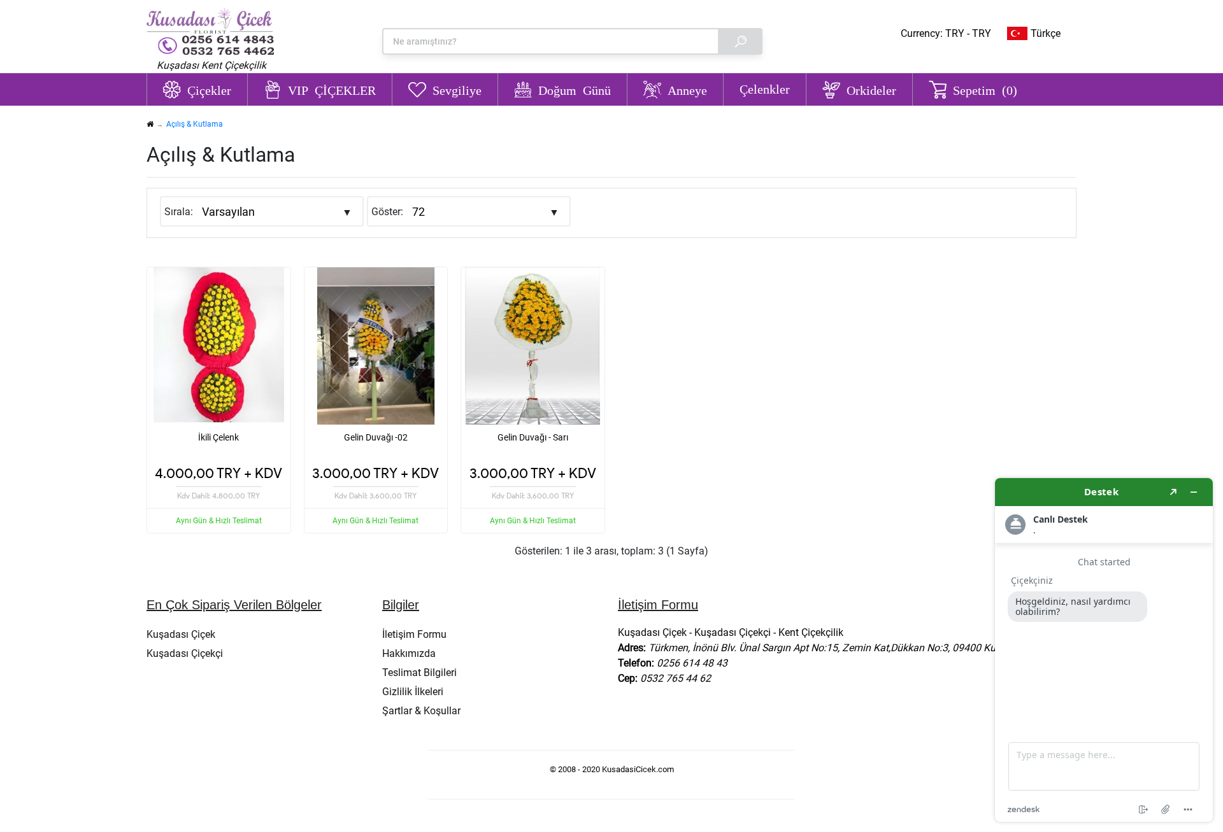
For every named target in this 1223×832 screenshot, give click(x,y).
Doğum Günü (574, 89)
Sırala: (178, 212)
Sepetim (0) (985, 89)
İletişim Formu (414, 634)
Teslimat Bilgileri (419, 672)
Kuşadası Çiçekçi (185, 653)
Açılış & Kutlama (194, 124)
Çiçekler (209, 89)
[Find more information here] (1104, 650)
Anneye (687, 89)
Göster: (387, 212)
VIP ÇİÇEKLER (332, 89)
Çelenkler (765, 88)
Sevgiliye (457, 89)
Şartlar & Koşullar (421, 711)
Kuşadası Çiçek (181, 634)
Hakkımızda (409, 653)
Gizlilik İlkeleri (412, 692)
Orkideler (871, 89)
